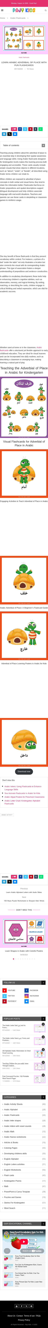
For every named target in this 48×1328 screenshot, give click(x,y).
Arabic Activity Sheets (25, 1104)
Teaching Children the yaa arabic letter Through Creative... (15, 1065)
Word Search (25, 1208)
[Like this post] (15, 129)
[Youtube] (17, 1306)
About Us (11, 1316)
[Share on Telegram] (4, 134)
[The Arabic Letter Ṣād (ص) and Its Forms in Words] (40, 1028)
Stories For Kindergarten (25, 1202)
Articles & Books (25, 1142)
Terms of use (29, 1316)
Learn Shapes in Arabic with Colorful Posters (24, 951)
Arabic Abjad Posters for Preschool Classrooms (24, 797)
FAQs (38, 1316)
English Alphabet (25, 1159)
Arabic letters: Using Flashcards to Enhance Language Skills (23, 788)
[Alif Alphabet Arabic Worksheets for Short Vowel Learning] (40, 1054)
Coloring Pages (25, 1148)
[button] (2, 937)
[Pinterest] (31, 1306)
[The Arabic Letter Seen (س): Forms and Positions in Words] (40, 1041)
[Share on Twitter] (25, 129)
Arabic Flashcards (17, 18)
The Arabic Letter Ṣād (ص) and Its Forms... (14, 1026)
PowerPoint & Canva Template (25, 1192)
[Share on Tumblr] (35, 129)
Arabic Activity (7, 815)
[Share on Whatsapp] (40, 129)
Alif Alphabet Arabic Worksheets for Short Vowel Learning (16, 1052)
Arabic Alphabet (25, 1109)
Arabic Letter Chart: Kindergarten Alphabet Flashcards (22, 802)
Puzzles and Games (25, 1197)
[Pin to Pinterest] (30, 129)
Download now (24, 771)
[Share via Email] (15, 134)
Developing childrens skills (25, 1153)
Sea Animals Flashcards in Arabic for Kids (22, 793)
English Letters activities (25, 1164)
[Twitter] (26, 1306)
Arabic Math (25, 1131)
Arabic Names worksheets (25, 1137)
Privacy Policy (24, 1320)
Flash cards (25, 1175)
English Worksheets (25, 1170)
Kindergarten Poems (25, 1181)
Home (2, 18)
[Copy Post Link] (9, 134)
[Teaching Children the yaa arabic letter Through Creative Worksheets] (40, 1066)
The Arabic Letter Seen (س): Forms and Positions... (15, 1039)
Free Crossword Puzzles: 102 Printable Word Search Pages (15, 1077)
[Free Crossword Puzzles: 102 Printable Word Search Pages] (40, 1079)
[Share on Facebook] (20, 129)
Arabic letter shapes (25, 1120)
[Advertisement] (24, 98)
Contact (19, 1316)
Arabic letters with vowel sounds (25, 1126)
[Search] (46, 10)
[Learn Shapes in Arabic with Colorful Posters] (24, 931)
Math (25, 1186)
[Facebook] (21, 1306)
